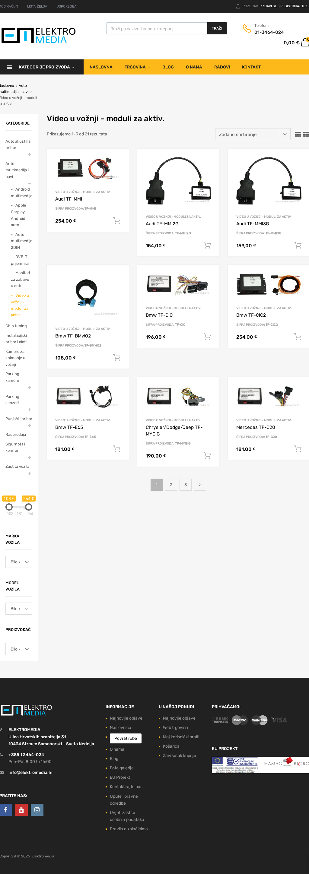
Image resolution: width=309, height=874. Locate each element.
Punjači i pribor (18, 418)
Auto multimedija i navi (17, 170)
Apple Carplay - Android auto (19, 215)
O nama (194, 67)
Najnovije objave (126, 718)
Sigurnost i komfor (15, 447)
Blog (168, 67)
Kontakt (251, 67)
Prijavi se (269, 6)
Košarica (171, 746)
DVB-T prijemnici (20, 260)
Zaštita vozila (17, 466)
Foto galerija (122, 768)
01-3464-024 (269, 32)
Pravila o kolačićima (129, 828)
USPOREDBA (66, 6)
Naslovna (101, 67)
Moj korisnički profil (181, 736)
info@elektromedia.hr (30, 772)
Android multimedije (21, 192)
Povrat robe (125, 738)
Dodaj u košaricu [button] (116, 221)
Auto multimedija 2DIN (21, 241)
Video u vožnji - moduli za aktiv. (82, 192)
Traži (217, 28)
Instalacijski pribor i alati (16, 338)
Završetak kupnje (179, 755)
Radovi (222, 67)
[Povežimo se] (21, 809)
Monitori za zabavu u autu (20, 279)
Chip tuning (16, 326)
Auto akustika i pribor (18, 144)
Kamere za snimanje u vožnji (15, 358)
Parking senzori (12, 399)
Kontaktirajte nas (126, 786)
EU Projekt (120, 777)
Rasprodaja (15, 434)
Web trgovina (175, 727)
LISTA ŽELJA (37, 6)
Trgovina (135, 67)
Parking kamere (12, 377)
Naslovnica (120, 727)
